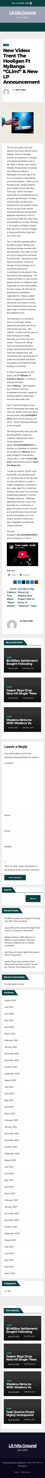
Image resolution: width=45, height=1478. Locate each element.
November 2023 (11, 1220)
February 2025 (11, 1120)
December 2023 (11, 1213)
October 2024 (10, 1147)
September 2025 (12, 1074)
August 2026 (10, 1000)
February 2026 (11, 1040)
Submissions (25, 1472)
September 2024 (12, 1154)
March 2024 (9, 1193)
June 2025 (9, 1094)
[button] (35, 27)
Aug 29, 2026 (13, 1336)
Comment (9, 763)
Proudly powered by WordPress (14, 1463)
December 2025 (11, 1054)
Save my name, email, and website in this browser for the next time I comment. (22, 868)
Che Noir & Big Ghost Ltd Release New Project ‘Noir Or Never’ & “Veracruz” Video (27, 597)
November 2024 (11, 1140)
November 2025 (11, 1060)
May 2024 (9, 1180)
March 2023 (9, 1273)
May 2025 (9, 1100)
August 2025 (10, 1080)
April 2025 (9, 1107)
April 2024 (9, 1187)
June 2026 (9, 1014)
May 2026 (9, 1020)
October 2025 (10, 1067)
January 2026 (10, 1047)
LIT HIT (6, 45)
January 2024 (10, 1207)
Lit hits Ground (22, 12)
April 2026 (9, 1027)
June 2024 (9, 1173)
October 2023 (10, 1227)
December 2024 (11, 1134)
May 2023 (9, 1260)
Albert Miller (20, 90)
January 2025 (10, 1127)
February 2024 (11, 1200)
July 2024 (8, 1167)
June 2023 (9, 1253)
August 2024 (10, 1160)
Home (17, 1472)
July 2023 (8, 1247)
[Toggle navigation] (40, 27)
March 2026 (9, 1034)
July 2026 (8, 1007)
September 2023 (12, 1233)
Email (7, 831)
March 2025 (9, 1114)
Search (7, 890)
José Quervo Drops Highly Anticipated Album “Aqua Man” (20, 1415)
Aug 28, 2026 (13, 1392)
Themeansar (22, 1466)
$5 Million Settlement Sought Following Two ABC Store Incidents (22, 665)
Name (7, 815)
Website (8, 847)
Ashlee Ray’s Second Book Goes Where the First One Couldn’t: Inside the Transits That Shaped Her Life (21, 964)
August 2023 (10, 1240)
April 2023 (9, 1267)
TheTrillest (28, 668)
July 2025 (8, 1087)
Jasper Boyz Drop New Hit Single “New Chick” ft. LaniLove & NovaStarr (21, 695)
